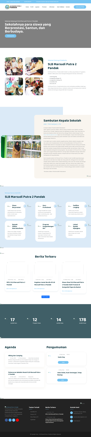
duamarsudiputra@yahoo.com (80, 417)
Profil (31, 7)
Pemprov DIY (33, 414)
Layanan (37, 7)
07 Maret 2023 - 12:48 (68, 280)
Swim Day (61, 357)
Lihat (63, 362)
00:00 (68, 354)
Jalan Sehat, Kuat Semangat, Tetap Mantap (69, 373)
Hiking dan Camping (15, 355)
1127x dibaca (78, 280)
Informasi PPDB (80, 7)
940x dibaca (21, 280)
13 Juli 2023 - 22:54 (40, 280)
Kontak (68, 7)
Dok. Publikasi (60, 7)
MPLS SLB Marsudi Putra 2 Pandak (16, 283)
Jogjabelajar (32, 419)
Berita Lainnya (45, 297)
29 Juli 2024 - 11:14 (12, 280)
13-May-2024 (61, 370)
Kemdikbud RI (33, 411)
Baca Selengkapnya (12, 289)
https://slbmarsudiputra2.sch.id (50, 135)
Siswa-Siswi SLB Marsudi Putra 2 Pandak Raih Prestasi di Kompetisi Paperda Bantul (73, 285)
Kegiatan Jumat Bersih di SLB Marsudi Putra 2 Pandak (44, 283)
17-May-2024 (62, 354)
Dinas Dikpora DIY (34, 417)
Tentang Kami (10, 36)
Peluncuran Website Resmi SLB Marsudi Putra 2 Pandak (24, 373)
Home (27, 7)
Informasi (52, 7)
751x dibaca (48, 280)
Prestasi (44, 7)
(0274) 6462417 (27, 2)
